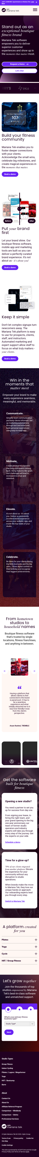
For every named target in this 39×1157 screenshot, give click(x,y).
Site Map (5, 1141)
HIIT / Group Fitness (11, 960)
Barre (4, 1085)
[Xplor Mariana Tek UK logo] (10, 10)
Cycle (4, 953)
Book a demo (10, 174)
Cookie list (29, 1138)
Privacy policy (18, 1138)
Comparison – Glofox (10, 1115)
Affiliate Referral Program (12, 1107)
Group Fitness (7, 1064)
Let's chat (19, 71)
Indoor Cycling (7, 1068)
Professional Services (10, 1119)
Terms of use (6, 1138)
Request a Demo (17, 64)
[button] (5, 671)
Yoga (4, 946)
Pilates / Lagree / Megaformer (13, 1072)
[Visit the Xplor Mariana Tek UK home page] (12, 1126)
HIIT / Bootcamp (8, 1081)
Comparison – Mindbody (11, 1111)
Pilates (5, 939)
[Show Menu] (35, 10)
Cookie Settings (7, 1145)
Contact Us (6, 1098)
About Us (5, 1103)
